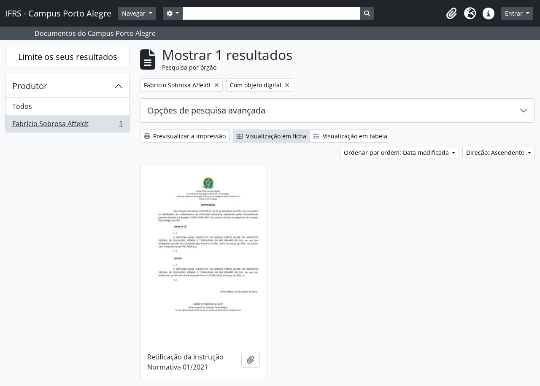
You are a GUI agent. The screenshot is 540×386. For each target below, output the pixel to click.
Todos (22, 106)
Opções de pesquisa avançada (206, 110)
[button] (451, 13)
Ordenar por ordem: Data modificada (397, 152)
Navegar (134, 13)
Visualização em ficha (275, 136)
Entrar (514, 13)
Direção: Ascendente (496, 152)
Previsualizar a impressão (188, 136)
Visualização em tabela (354, 136)
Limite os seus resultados (67, 56)
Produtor (29, 86)
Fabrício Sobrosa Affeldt (67, 125)
